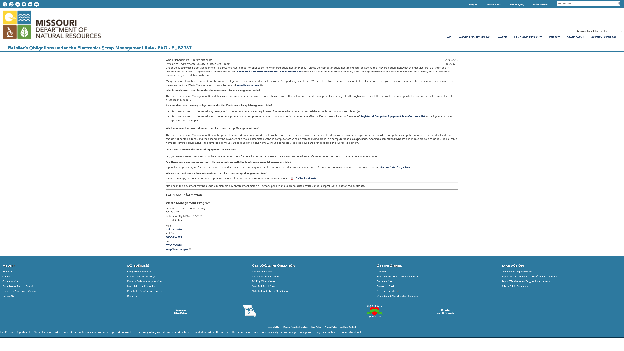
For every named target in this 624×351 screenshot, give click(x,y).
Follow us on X (5, 4)
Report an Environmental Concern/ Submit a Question (529, 276)
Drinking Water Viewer (263, 281)
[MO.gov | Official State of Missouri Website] (249, 311)
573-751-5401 (174, 229)
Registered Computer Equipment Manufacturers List (269, 71)
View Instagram (11, 4)
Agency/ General (604, 37)
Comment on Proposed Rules (517, 271)
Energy (554, 37)
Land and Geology (528, 37)
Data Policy (316, 327)
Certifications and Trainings (141, 276)
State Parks (575, 37)
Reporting (132, 296)
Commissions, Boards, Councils (18, 286)
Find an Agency (517, 4)
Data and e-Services (387, 286)
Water (502, 37)
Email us (36, 4)
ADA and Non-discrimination (295, 327)
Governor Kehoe (493, 4)
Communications (11, 281)
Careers (6, 276)
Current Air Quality (262, 271)
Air (449, 37)
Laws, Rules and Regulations (141, 286)
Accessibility (273, 327)
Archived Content (348, 327)
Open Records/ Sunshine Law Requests (397, 296)
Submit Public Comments (515, 286)
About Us (7, 271)
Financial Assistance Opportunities (144, 281)
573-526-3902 (174, 245)
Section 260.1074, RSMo (395, 167)
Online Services (540, 4)
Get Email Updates (386, 291)
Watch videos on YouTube (24, 4)
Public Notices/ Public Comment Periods (397, 276)
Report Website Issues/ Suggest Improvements (526, 281)
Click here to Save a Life (374, 311)
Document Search (386, 281)
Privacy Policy (331, 327)
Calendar (381, 271)
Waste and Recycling (474, 37)
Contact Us (8, 296)
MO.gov (473, 4)
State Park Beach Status (264, 286)
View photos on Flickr (30, 4)
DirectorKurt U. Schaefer (446, 311)
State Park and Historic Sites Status (270, 291)
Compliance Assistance (139, 271)
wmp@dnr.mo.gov (248, 85)
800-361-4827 (174, 237)
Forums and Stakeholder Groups (19, 291)
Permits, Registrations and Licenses (145, 291)
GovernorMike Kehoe (180, 311)
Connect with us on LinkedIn (18, 4)
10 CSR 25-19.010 (305, 178)
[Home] (51, 40)
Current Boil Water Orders (265, 276)
